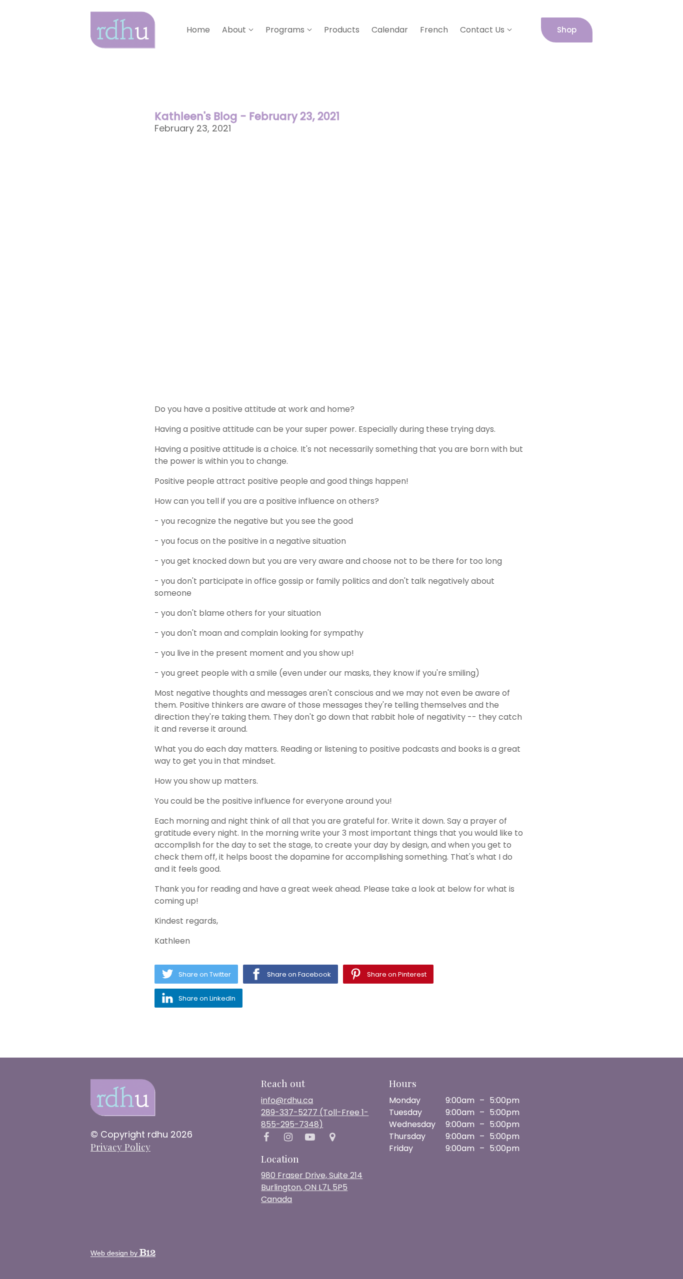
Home (198, 29)
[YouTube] (310, 1137)
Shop (566, 29)
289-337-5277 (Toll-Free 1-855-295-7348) (314, 1118)
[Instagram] (288, 1137)
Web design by (115, 1253)
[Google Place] (332, 1137)
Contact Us (482, 29)
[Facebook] (266, 1137)
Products (342, 29)
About (234, 29)
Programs (285, 29)
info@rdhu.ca (287, 1100)
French (434, 29)
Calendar (390, 29)
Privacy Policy (120, 1146)
